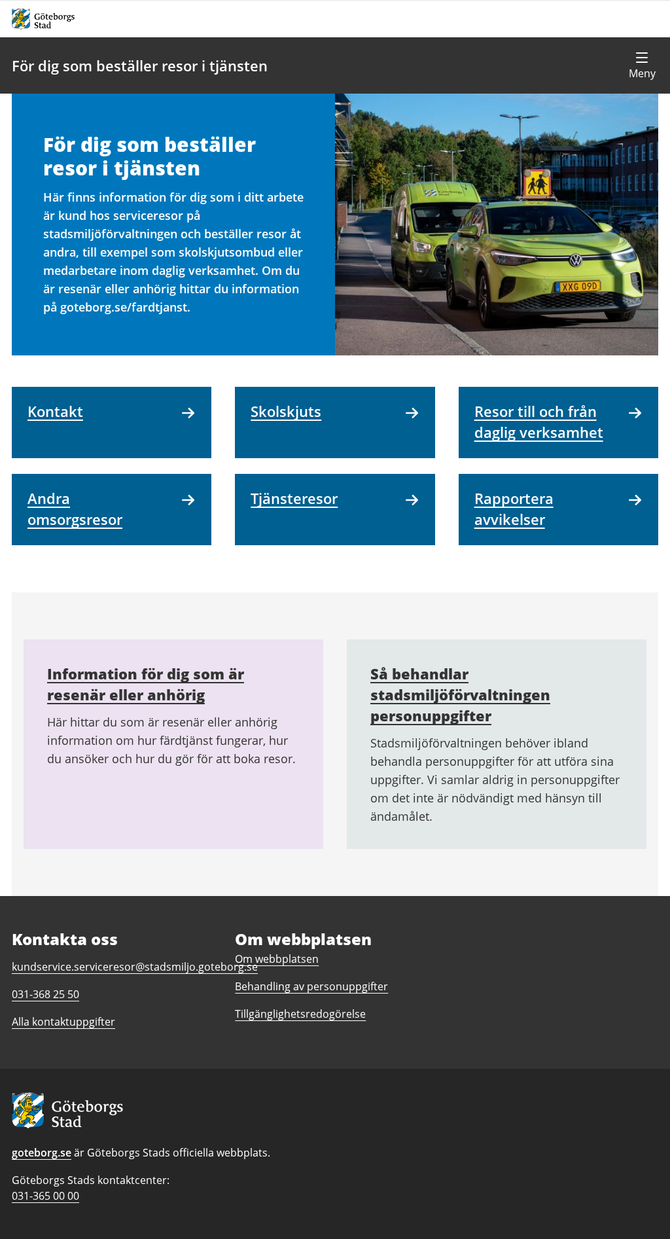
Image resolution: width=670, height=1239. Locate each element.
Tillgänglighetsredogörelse (300, 1014)
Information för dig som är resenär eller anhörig (145, 684)
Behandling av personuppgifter (311, 986)
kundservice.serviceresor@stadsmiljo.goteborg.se (135, 967)
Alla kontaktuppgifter (63, 1022)
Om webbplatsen (277, 959)
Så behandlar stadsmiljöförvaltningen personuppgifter (460, 694)
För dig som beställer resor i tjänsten (140, 65)
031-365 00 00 (45, 1196)
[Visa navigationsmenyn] (642, 65)
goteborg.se (41, 1152)
